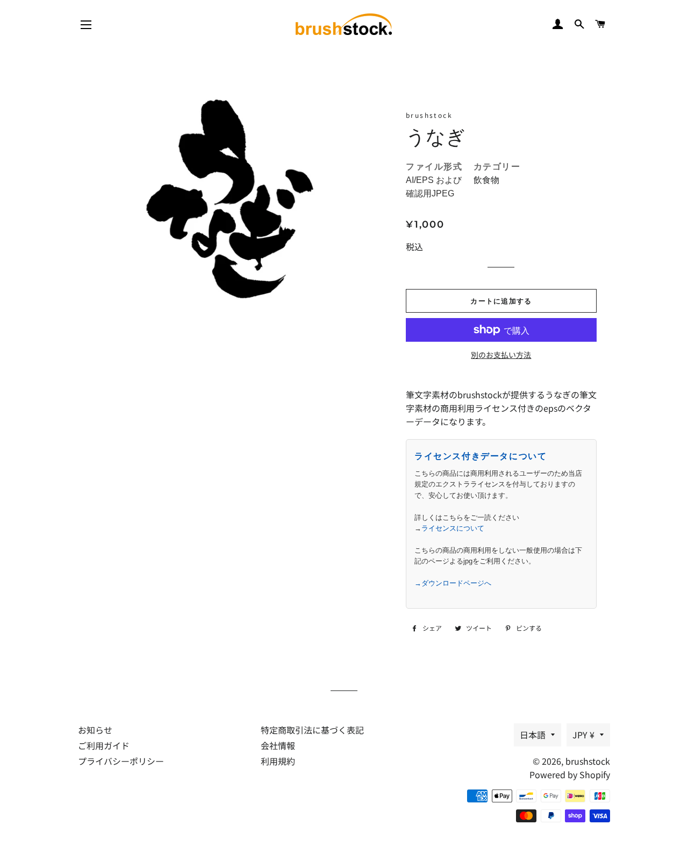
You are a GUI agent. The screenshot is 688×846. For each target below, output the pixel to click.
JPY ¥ (583, 734)
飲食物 (486, 180)
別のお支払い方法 (501, 354)
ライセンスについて (452, 528)
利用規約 (278, 761)
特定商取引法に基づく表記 (312, 729)
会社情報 (278, 745)
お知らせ (95, 729)
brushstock (587, 761)
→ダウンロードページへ (452, 583)
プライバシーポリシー (121, 761)
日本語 (533, 734)
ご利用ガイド (104, 745)
